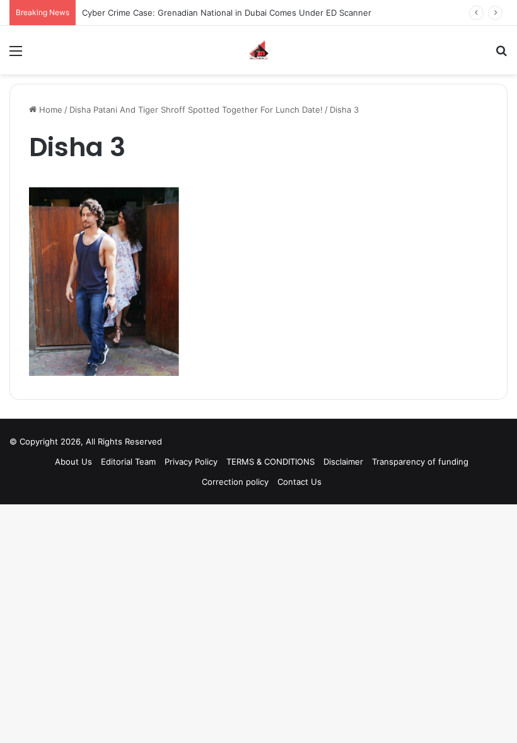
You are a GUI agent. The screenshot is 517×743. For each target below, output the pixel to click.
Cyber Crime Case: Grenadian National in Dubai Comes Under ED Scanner (226, 13)
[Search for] (501, 55)
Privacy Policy (191, 462)
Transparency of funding (420, 462)
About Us (73, 462)
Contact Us (299, 482)
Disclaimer (343, 462)
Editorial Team (128, 462)
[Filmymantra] (258, 50)
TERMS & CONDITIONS (270, 462)
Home (49, 110)
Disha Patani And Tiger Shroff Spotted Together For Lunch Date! (196, 110)
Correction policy (235, 482)
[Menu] (15, 55)
